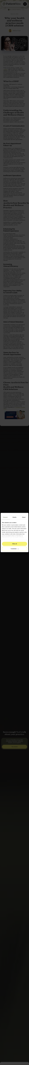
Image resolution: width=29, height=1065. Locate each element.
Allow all (14, 543)
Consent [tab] (5, 517)
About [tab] (23, 517)
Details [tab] (14, 517)
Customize (14, 548)
